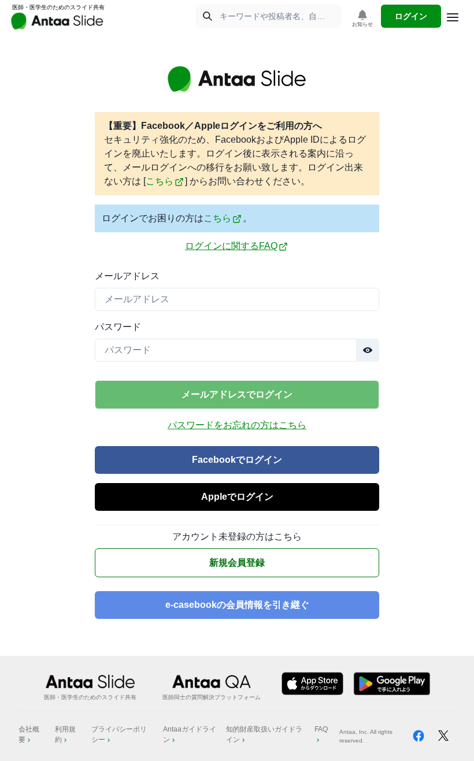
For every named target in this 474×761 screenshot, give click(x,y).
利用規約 (65, 734)
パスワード (118, 327)
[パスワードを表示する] (367, 350)
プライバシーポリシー (119, 734)
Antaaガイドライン (189, 734)
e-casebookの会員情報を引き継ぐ (237, 605)
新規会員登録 (237, 562)
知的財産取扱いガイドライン (264, 734)
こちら (159, 181)
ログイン (411, 16)
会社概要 (28, 734)
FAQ (321, 729)
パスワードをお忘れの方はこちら (237, 425)
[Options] (452, 17)
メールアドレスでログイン (237, 394)
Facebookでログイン (237, 460)
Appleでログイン (237, 497)
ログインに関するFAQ (231, 246)
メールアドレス (127, 276)
